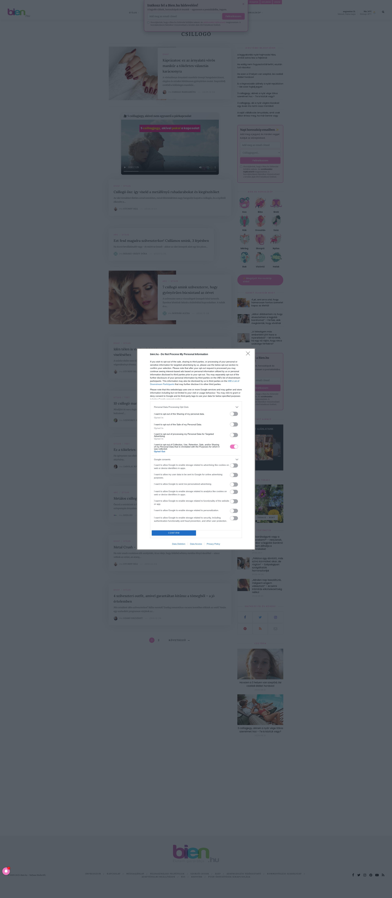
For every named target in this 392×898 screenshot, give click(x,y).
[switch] (234, 414)
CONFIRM (174, 533)
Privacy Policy (213, 544)
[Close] (249, 354)
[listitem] (196, 407)
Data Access (196, 544)
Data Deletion (178, 544)
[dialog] (196, 449)
